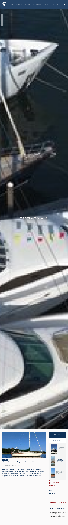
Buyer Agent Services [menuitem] (54, 480)
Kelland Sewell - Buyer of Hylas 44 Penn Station (60, 460)
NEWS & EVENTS (37, 4)
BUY (25, 4)
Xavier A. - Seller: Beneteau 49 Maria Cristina (60, 472)
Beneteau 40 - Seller (61, 448)
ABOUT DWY (46, 4)
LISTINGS (11, 4)
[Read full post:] (24, 457)
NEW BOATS (19, 4)
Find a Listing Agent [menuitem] (54, 483)
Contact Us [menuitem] (52, 485)
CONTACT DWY (56, 4)
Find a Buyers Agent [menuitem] (54, 482)
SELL (29, 4)
